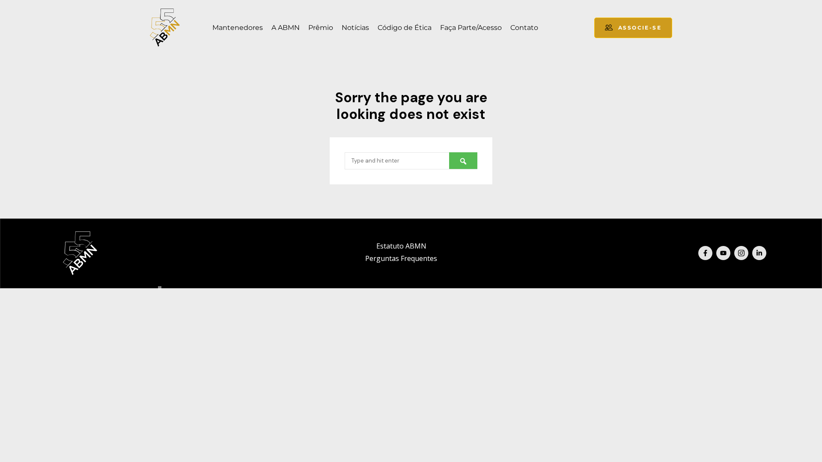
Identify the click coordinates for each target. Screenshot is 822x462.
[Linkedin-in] (759, 253)
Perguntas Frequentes (401, 258)
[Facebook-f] (705, 253)
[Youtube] (723, 253)
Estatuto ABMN (401, 246)
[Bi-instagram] (741, 253)
